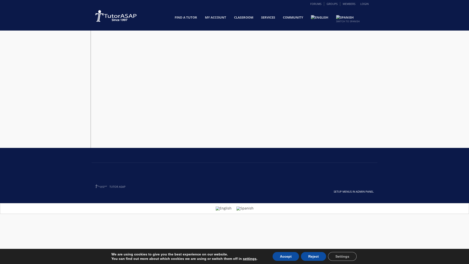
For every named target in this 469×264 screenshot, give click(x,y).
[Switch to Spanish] (245, 208)
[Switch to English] (223, 208)
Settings (342, 256)
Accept (286, 256)
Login (364, 4)
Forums (315, 4)
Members (349, 4)
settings (249, 259)
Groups (332, 4)
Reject (313, 256)
